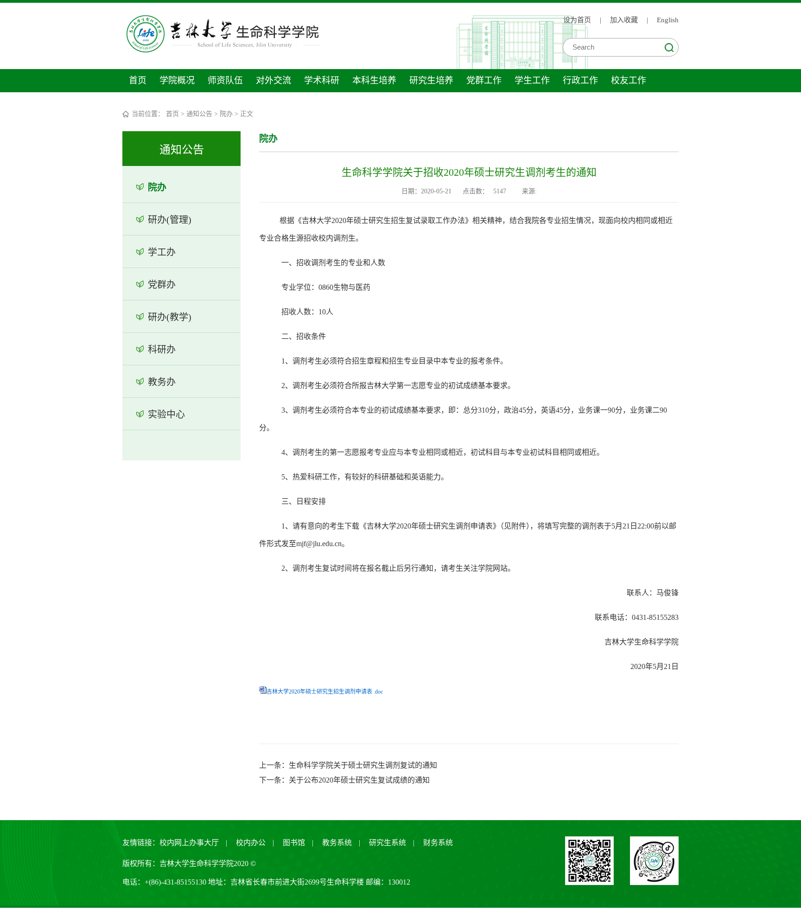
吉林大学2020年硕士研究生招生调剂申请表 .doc (325, 691)
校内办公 (251, 843)
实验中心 (166, 414)
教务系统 (337, 843)
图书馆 (294, 843)
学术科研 (321, 80)
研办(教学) (169, 317)
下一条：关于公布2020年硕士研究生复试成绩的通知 (344, 780)
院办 (226, 113)
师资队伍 (225, 80)
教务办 (162, 382)
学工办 (162, 252)
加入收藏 (624, 20)
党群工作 (484, 80)
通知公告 (199, 113)
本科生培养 (374, 80)
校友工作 (628, 80)
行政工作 (580, 80)
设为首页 (577, 20)
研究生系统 (387, 843)
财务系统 (438, 843)
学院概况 (177, 80)
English (668, 20)
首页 (137, 80)
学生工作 (532, 80)
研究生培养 (431, 80)
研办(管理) (169, 220)
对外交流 (273, 80)
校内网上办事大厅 (189, 843)
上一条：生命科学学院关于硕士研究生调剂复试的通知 (348, 765)
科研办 (162, 349)
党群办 (162, 285)
